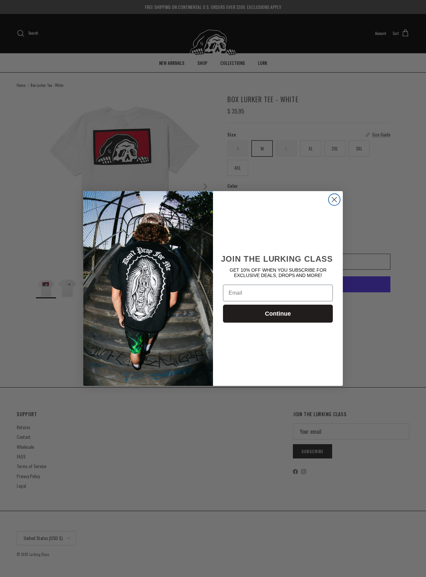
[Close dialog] (334, 199)
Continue (278, 313)
